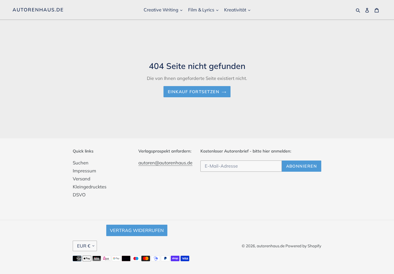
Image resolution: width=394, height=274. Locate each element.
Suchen (80, 163)
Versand (81, 179)
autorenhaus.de (38, 10)
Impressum (84, 171)
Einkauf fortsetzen (193, 91)
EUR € (83, 246)
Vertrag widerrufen (137, 230)
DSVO (79, 195)
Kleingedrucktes (89, 187)
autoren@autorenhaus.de (165, 163)
